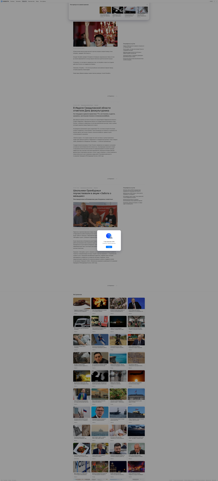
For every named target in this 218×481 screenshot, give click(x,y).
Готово (109, 247)
